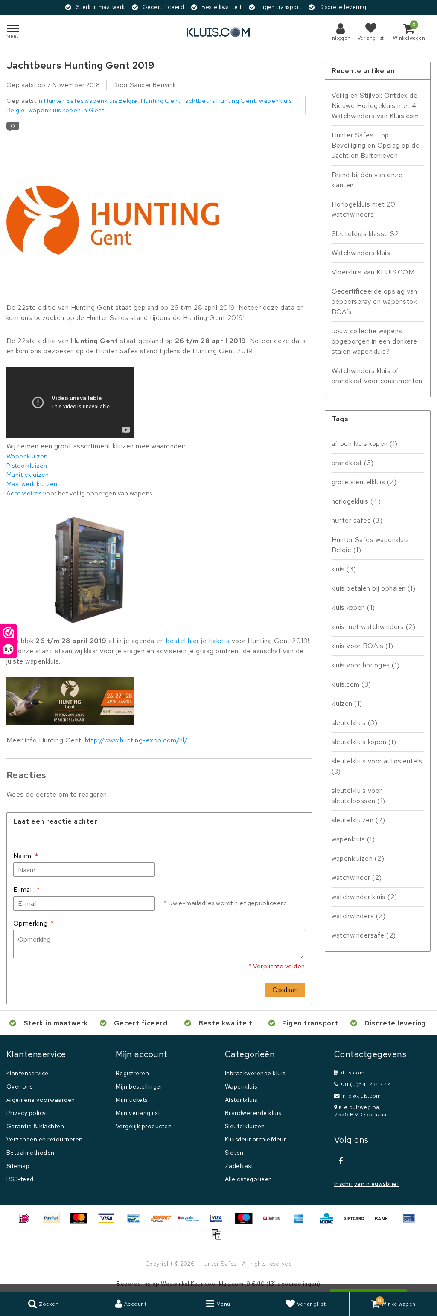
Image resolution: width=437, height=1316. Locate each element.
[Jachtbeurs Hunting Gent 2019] (113, 219)
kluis (344, 569)
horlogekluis (356, 501)
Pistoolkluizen (26, 465)
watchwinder (357, 877)
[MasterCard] (82, 1222)
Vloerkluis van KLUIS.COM (373, 272)
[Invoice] (218, 1238)
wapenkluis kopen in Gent (67, 110)
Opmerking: (33, 923)
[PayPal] (54, 1222)
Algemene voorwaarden (40, 1099)
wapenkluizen (358, 858)
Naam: (25, 855)
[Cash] (356, 1222)
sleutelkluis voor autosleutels (377, 766)
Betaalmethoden (30, 1152)
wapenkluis (353, 839)
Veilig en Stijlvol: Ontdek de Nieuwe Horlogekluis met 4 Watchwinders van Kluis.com (375, 105)
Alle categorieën (248, 1179)
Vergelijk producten (144, 1126)
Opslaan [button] (285, 989)
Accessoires (23, 493)
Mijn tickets (132, 1099)
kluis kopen (353, 607)
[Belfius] (274, 1222)
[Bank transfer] (384, 1222)
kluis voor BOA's (362, 645)
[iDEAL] (27, 1222)
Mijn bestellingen (140, 1086)
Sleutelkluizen (245, 1126)
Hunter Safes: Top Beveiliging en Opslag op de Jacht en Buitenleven (376, 145)
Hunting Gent (161, 100)
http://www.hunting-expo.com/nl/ (136, 740)
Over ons (19, 1086)
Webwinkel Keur (182, 1283)
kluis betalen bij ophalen (374, 588)
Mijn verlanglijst (138, 1113)
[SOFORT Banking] (164, 1222)
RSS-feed (20, 1179)
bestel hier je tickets (198, 640)
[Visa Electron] (219, 1222)
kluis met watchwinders (374, 626)
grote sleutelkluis (364, 481)
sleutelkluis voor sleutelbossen (358, 795)
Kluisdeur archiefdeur (255, 1139)
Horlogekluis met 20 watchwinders (364, 209)
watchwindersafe (364, 935)
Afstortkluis (241, 1099)
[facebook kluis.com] (340, 1161)
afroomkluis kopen (365, 443)
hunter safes (357, 520)
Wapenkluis (241, 1086)
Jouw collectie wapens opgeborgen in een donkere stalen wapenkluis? (374, 341)
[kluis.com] (218, 32)
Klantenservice (27, 1073)
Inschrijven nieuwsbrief (366, 1184)
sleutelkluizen (358, 819)
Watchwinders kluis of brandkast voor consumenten (377, 375)
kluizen (347, 703)
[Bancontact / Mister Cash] (137, 1222)
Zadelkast (239, 1166)
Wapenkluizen (27, 456)
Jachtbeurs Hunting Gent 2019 (80, 65)
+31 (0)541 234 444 (364, 1084)
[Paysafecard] (192, 1222)
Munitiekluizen (27, 474)
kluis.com (351, 684)
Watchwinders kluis (361, 252)
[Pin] (411, 1222)
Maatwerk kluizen (32, 484)
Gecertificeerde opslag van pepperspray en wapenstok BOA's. (374, 301)
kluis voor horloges (366, 665)
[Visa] (109, 1222)
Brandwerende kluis (253, 1113)
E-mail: (26, 889)
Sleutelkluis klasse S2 (365, 233)
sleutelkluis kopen (364, 741)
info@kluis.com (361, 1095)
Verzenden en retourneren (44, 1139)
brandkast (353, 462)
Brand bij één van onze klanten (367, 179)
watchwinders (359, 915)
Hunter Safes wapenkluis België (90, 100)
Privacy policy (26, 1113)
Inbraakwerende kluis (255, 1073)
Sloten (234, 1152)
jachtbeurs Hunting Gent (220, 100)
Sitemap (17, 1166)
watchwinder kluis (364, 896)
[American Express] (301, 1222)
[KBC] (329, 1222)
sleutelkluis (355, 722)
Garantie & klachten (35, 1126)
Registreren (132, 1073)
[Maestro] (246, 1222)
